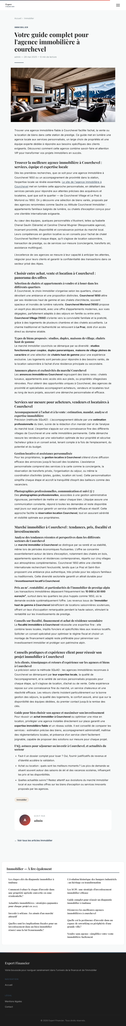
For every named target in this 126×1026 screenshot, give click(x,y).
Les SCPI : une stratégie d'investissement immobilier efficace (89, 891)
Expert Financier (17, 963)
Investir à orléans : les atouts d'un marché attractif (30, 915)
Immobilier (29, 18)
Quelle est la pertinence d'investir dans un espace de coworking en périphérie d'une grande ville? (90, 923)
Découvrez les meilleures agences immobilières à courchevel (85, 911)
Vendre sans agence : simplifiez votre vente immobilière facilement (90, 935)
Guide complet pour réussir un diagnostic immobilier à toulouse (89, 901)
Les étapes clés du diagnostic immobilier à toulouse (31, 881)
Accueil (17, 18)
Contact (9, 1006)
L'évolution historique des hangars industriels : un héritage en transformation (92, 881)
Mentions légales (13, 1001)
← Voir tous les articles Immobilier (33, 840)
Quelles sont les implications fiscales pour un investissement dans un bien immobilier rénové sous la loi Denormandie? (32, 927)
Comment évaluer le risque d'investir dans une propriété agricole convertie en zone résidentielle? (31, 893)
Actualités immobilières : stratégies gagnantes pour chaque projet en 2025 (33, 904)
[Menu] (118, 5)
